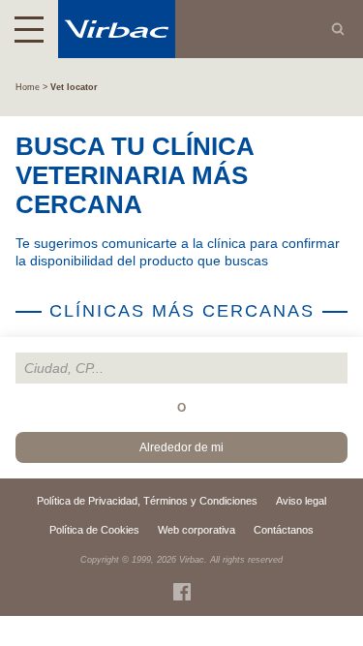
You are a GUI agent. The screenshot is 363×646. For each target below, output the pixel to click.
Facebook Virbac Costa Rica (182, 591)
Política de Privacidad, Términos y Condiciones (147, 501)
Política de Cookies (94, 530)
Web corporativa (196, 530)
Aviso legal (301, 501)
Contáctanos (284, 530)
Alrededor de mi (181, 447)
